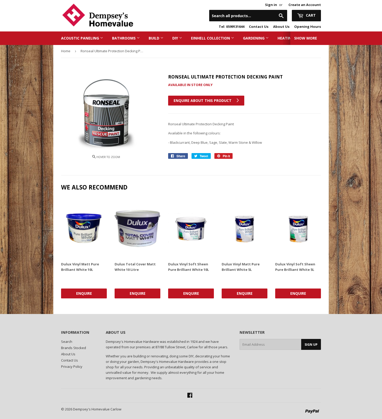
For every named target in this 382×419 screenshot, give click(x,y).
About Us (281, 26)
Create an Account (304, 4)
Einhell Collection (211, 38)
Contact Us (258, 26)
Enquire (84, 293)
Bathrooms (124, 38)
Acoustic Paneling (80, 38)
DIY (175, 38)
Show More (305, 38)
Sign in (271, 4)
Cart (310, 15)
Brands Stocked (73, 347)
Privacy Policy (71, 366)
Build (154, 38)
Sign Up (311, 344)
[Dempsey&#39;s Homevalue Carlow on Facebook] (190, 396)
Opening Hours (307, 26)
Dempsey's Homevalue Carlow (97, 409)
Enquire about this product (203, 100)
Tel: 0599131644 (231, 26)
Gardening (254, 38)
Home (65, 51)
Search (66, 341)
